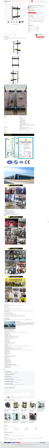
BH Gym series (5, 428)
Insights (36, 444)
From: (6, 389)
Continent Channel (31, 444)
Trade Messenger (13, 442)
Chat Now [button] (41, 12)
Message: (6, 392)
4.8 (38, 35)
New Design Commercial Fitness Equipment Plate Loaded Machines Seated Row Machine (32, 410)
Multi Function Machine (6, 429)
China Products (16, 444)
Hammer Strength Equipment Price (8, 435)
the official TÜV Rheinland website (20, 319)
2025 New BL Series (36, 427)
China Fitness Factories (11, 438)
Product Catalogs (12, 426)
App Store (5, 442)
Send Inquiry (32, 12)
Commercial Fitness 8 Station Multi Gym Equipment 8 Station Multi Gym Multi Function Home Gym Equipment (40, 410)
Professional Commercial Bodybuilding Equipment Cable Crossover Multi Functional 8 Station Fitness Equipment (7, 421)
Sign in (44, 1)
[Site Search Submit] (32, 1)
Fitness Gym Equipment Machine (40, 438)
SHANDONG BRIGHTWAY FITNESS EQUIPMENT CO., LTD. (33, 7)
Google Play (9, 442)
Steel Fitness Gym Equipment (7, 439)
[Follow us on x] (41, 442)
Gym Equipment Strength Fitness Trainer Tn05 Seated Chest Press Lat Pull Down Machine (24, 421)
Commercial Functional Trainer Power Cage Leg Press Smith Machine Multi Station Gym (24, 410)
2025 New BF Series (26, 427)
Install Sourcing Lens (18, 442)
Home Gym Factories (6, 438)
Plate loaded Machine (26, 429)
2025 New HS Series (6, 427)
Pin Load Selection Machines (16, 429)
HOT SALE (36, 428)
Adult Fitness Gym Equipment (27, 438)
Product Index (34, 444)
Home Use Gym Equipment (21, 435)
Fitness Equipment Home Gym (13, 439)
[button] (39, 1)
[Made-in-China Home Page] (7, 1)
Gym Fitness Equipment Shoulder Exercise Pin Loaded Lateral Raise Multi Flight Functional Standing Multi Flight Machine (16, 421)
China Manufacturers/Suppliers (20, 444)
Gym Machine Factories (22, 438)
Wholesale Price (28, 444)
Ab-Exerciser (36, 429)
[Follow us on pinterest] (43, 442)
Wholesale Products (24, 444)
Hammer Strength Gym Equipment (15, 435)
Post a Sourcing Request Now (20, 397)
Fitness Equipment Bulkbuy (19, 439)
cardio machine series (26, 428)
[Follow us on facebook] (40, 442)
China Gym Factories (16, 438)
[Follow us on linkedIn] (44, 442)
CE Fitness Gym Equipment (33, 438)
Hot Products (13, 444)
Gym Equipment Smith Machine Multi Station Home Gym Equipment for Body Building (15, 410)
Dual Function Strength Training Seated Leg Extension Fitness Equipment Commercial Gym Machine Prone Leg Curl (32, 421)
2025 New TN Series (16, 427)
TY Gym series (15, 428)
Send (8, 397)
